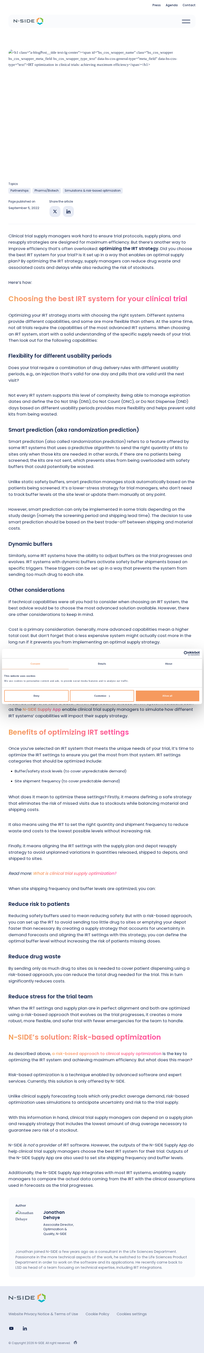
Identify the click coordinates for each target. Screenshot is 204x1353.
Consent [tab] (35, 663)
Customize (100, 696)
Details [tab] (102, 663)
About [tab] (168, 663)
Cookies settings (132, 1313)
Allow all (167, 696)
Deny (36, 696)
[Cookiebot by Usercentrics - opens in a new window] (178, 653)
